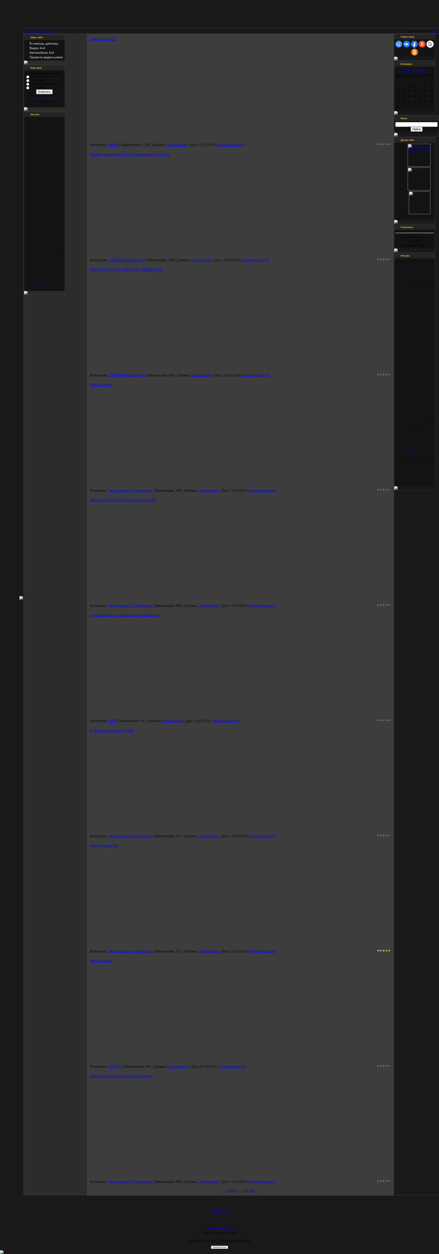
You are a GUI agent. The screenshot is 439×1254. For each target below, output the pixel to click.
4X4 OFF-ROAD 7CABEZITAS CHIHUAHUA (126, 270)
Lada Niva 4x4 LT (103, 39)
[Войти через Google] (430, 44)
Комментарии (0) (231, 145)
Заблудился (38, 87)
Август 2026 (414, 70)
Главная (29, 31)
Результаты (35, 97)
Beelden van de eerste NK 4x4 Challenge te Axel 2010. (130, 154)
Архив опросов (51, 97)
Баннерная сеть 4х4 (44, 284)
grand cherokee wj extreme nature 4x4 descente (124, 615)
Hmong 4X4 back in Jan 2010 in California (121, 1076)
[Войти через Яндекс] (422, 44)
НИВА (113, 145)
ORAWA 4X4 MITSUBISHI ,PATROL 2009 (123, 500)
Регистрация (41, 31)
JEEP (112, 721)
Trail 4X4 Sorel (101, 385)
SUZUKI (115, 1066)
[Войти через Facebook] (414, 44)
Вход (51, 31)
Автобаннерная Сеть (219, 1227)
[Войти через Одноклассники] (414, 52)
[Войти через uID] (398, 44)
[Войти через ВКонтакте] (406, 44)
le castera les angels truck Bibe (112, 730)
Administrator (177, 145)
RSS (434, 31)
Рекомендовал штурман (45, 84)
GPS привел (38, 80)
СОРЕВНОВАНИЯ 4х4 (126, 260)
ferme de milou (101, 961)
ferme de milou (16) (104, 846)
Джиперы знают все (42, 76)
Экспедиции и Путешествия (130, 490)
